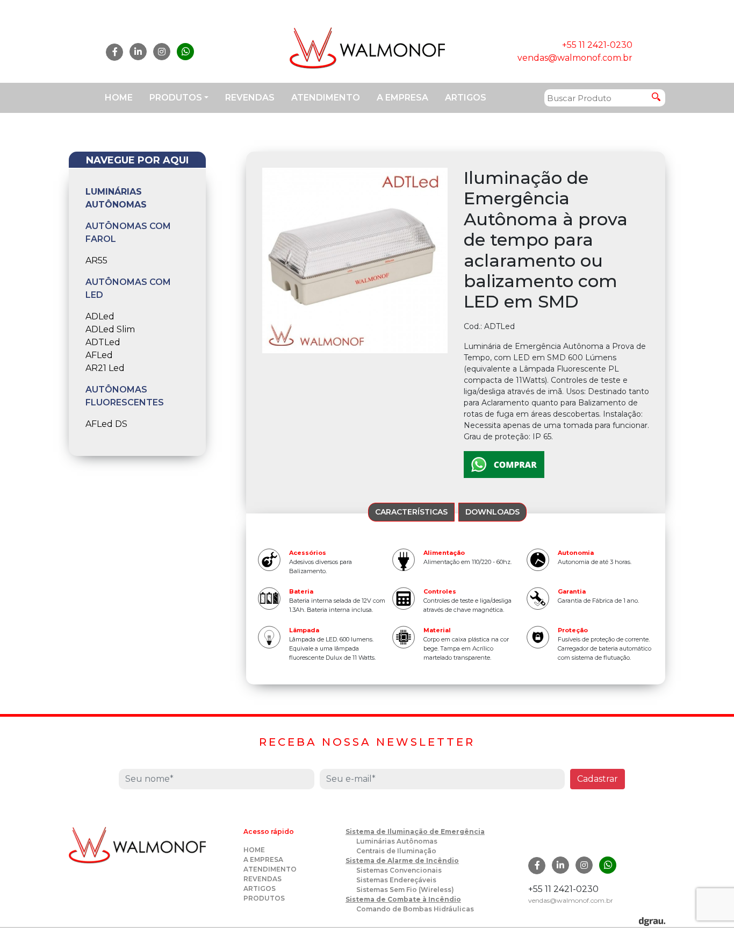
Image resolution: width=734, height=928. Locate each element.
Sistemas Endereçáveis (396, 880)
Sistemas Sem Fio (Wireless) (405, 890)
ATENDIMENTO (325, 97)
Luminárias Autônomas (396, 841)
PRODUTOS (175, 97)
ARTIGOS (465, 97)
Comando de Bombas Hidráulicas (415, 909)
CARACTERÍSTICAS (411, 512)
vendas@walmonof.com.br (574, 58)
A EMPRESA (402, 97)
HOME (119, 97)
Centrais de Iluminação (396, 851)
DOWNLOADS (492, 512)
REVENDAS (250, 97)
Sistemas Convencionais (399, 870)
